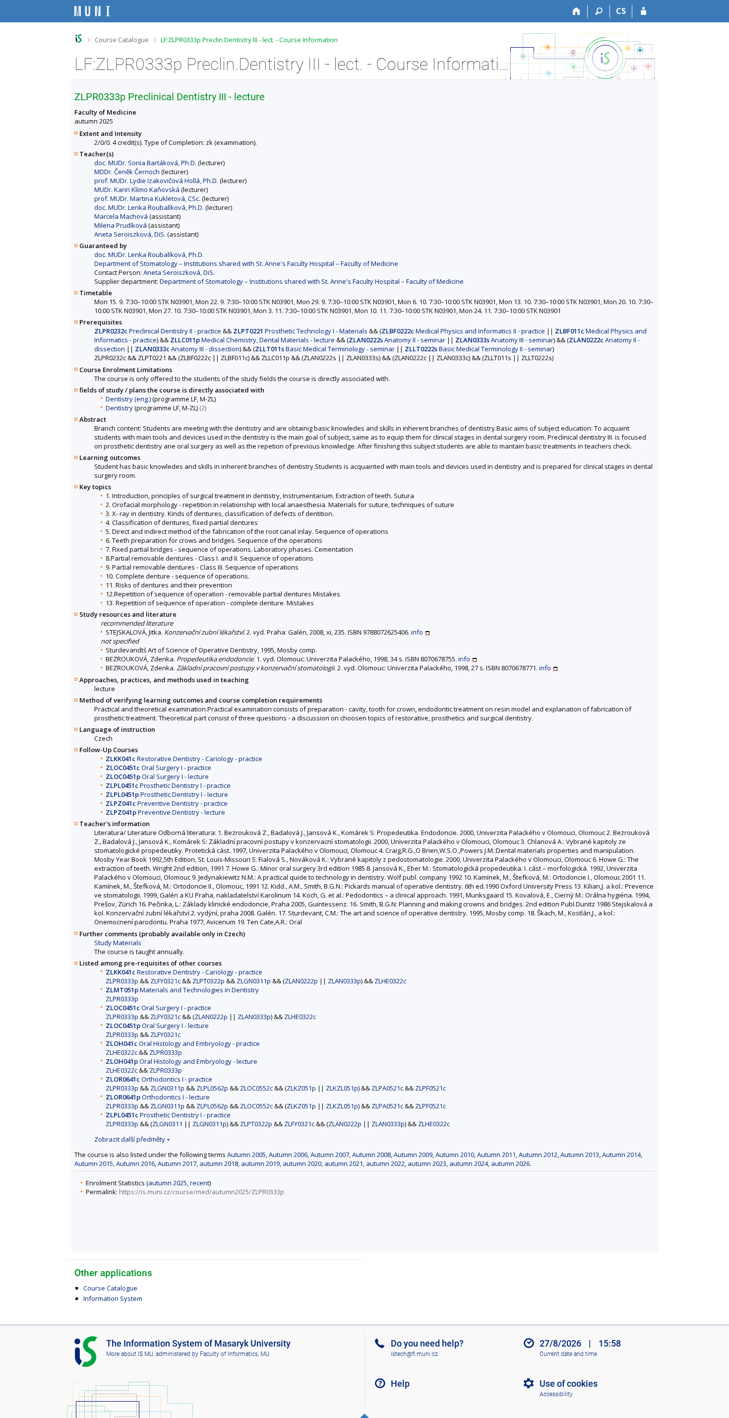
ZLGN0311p (254, 980)
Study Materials (117, 942)
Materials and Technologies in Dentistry (182, 989)
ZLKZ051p (301, 1088)
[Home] (576, 11)
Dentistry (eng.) (128, 398)
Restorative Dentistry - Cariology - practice (184, 758)
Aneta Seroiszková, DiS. (130, 234)
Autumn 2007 (329, 1154)
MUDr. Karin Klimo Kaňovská (137, 189)
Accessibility (556, 1394)
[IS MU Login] (643, 11)
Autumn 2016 (135, 1163)
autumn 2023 (427, 1163)
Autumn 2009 (413, 1154)
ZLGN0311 (167, 1123)
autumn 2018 (218, 1163)
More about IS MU (129, 1354)
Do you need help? (427, 1343)
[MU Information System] (78, 38)
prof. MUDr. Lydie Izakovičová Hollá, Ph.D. (156, 180)
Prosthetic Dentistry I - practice (168, 785)
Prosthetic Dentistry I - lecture (167, 794)
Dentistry (119, 407)
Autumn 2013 (579, 1154)
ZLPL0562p (212, 1088)
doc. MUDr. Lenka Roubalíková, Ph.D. (149, 207)
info (417, 632)
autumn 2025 (167, 1182)
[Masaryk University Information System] (92, 11)
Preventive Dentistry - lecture (165, 812)
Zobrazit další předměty (129, 1139)
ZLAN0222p (301, 980)
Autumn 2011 (496, 1154)
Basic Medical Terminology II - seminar (478, 348)
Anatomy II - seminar (397, 339)
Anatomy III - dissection (187, 348)
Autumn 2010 (454, 1154)
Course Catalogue (122, 39)
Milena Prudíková (120, 225)
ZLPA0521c (387, 1088)
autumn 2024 (468, 1163)
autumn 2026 (510, 1163)
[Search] (599, 11)
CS (621, 10)
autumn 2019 (260, 1163)
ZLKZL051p (342, 1088)
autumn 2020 (302, 1163)
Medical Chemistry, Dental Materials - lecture (252, 339)
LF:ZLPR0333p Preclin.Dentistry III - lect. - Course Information (249, 39)
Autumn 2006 (288, 1154)
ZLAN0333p (344, 980)
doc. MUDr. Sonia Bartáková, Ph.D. (145, 162)
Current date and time (568, 1354)
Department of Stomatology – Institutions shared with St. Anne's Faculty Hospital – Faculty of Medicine (246, 263)
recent (199, 1182)
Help (400, 1383)
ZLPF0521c (430, 1088)
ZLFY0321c (165, 980)
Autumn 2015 (93, 1163)
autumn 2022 (385, 1163)
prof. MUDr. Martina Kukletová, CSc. (147, 198)
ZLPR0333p (122, 980)
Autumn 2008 (371, 1154)
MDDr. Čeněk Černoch (127, 171)
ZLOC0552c (256, 1088)
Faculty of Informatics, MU (234, 1354)
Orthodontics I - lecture (158, 1097)
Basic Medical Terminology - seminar (325, 348)
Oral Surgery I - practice (158, 767)
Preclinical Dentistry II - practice (157, 330)
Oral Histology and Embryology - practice (183, 1043)
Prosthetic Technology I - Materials (300, 330)
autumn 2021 (343, 1163)
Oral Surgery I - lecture (157, 776)
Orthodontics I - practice (159, 1079)
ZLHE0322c (390, 980)
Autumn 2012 (538, 1154)
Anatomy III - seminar (504, 339)
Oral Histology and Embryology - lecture (181, 1061)
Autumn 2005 (246, 1154)
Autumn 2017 (177, 1163)
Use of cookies (569, 1383)
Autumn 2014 (621, 1154)
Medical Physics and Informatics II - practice (463, 330)
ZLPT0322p (208, 980)
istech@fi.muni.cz (414, 1354)
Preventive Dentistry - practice (167, 803)
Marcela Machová (121, 216)
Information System (112, 1298)
